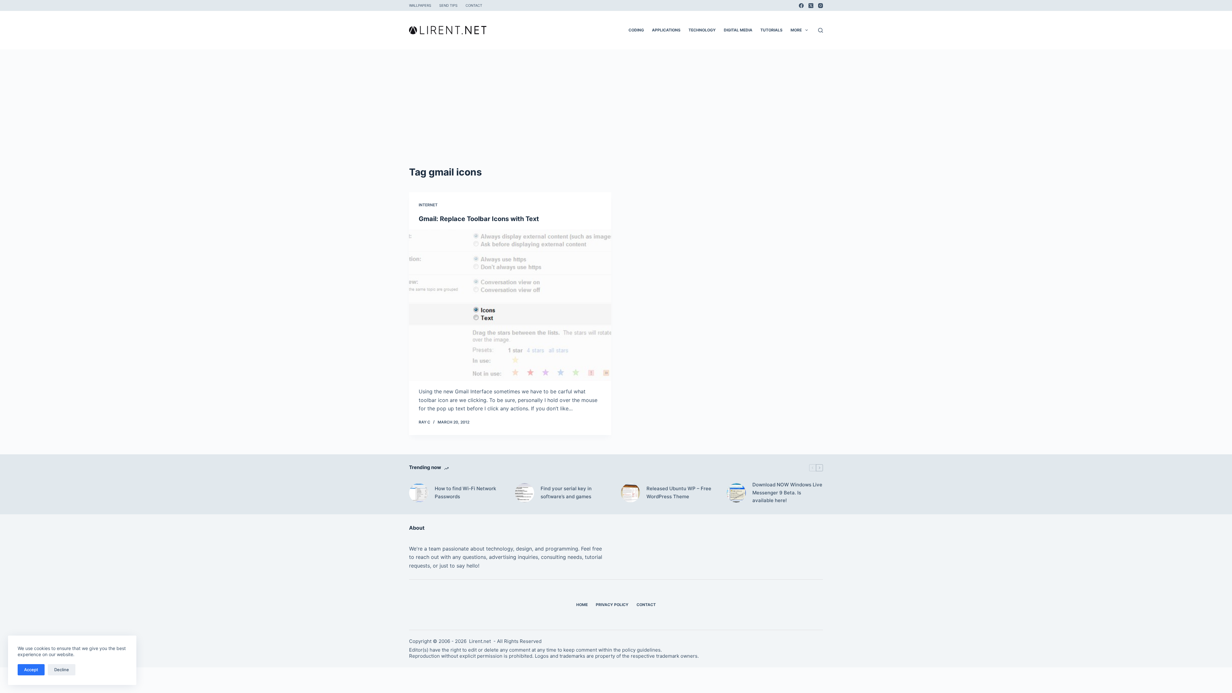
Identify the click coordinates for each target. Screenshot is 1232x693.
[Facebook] (801, 5)
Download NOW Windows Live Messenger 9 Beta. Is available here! (787, 493)
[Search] (820, 30)
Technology (702, 30)
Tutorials (771, 30)
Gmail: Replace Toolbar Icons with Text (479, 219)
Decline (61, 669)
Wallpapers (420, 5)
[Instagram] (820, 5)
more (796, 30)
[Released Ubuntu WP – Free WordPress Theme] (630, 492)
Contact (474, 5)
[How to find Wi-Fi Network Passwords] (418, 492)
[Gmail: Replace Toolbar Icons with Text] (510, 305)
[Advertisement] (616, 97)
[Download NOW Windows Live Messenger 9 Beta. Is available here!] (736, 492)
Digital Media (738, 30)
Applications (666, 30)
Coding (636, 30)
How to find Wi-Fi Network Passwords (465, 492)
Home (582, 604)
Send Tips (448, 5)
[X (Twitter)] (811, 5)
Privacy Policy (612, 604)
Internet (428, 204)
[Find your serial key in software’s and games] (524, 492)
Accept (31, 669)
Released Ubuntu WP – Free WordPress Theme (678, 492)
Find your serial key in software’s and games (566, 492)
